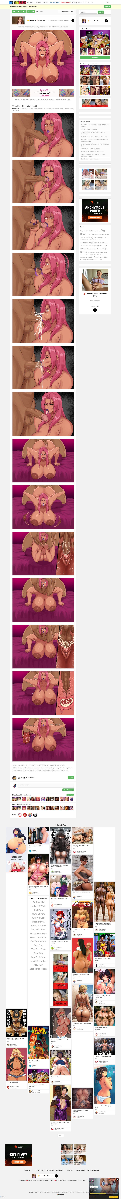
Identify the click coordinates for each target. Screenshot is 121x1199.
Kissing (99, 249)
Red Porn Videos (38, 941)
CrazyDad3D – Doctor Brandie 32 (90, 149)
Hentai (71, 108)
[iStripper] (16, 863)
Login (108, 2)
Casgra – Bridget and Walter (89, 129)
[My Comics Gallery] (25, 815)
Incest (85, 249)
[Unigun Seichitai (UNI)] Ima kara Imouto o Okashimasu (93, 133)
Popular (38, 2)
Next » (60, 1135)
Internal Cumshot (17, 770)
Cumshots (83, 240)
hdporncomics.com (67, 11)
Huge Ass (98, 245)
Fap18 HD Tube (38, 957)
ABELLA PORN (38, 925)
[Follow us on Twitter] (86, 2)
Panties (100, 255)
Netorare (82, 255)
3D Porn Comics (80, 852)
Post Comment (68, 790)
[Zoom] (29, 11)
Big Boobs (31, 765)
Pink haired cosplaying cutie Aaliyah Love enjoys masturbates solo (94, 140)
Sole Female (94, 257)
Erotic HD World (38, 905)
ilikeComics (79, 896)
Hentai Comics (57, 872)
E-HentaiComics (102, 929)
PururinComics (58, 947)
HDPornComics (28, 768)
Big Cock (29, 108)
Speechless (56, 770)
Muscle (97, 252)
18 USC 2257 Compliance (69, 1192)
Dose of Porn (38, 921)
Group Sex (84, 245)
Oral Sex (26, 770)
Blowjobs (45, 765)
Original (91, 255)
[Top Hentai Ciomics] (16, 841)
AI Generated (102, 930)
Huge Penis (69, 768)
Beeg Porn (38, 953)
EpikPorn (38, 909)
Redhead (49, 770)
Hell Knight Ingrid (50, 768)
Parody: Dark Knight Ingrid (37, 770)
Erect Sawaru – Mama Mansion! (90, 159)
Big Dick (104, 234)
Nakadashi (103, 252)
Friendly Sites (76, 2)
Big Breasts (23, 108)
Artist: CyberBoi (23, 765)
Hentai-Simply (102, 1112)
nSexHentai (57, 871)
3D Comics (79, 898)
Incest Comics (57, 906)
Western (96, 259)
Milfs (93, 252)
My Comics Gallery (14, 1086)
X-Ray (100, 259)
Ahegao (15, 765)
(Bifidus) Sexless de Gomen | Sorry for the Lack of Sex (95, 145)
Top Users (45, 2)
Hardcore (66, 108)
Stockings (83, 259)
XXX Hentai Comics (81, 851)
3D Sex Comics (36, 852)
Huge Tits (56, 1047)
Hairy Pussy (92, 245)
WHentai (34, 850)
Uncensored (90, 259)
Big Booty (92, 234)
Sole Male (104, 257)
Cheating (99, 237)
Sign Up (107, 6)
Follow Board (70, 795)
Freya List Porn (38, 929)
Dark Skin (89, 240)
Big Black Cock (97, 231)
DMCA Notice (81, 1192)
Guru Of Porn (38, 913)
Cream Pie (53, 765)
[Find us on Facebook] (83, 2)
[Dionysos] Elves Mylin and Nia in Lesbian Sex (94, 136)
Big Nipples (39, 765)
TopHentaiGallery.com (43, 1192)
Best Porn (38, 945)
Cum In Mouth (61, 765)
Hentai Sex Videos (38, 960)
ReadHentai (79, 934)
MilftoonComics (58, 904)
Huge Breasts (60, 768)
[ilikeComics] (30, 815)
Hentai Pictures (58, 1046)
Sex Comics (15, 110)
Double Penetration (97, 240)
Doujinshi (84, 242)
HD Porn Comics (17, 768)
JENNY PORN (38, 917)
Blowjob (34, 108)
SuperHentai (35, 892)
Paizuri (96, 255)
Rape (104, 255)
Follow (71, 778)
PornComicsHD (36, 1090)
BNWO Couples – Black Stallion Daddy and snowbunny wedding (93, 155)
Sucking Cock (64, 770)
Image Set (101, 1035)
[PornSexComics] (35, 815)
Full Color (48, 108)
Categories (30, 2)
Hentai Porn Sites (38, 933)
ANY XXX (38, 964)
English (92, 242)
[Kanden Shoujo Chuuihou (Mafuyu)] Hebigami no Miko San (95, 125)
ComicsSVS (101, 964)
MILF (90, 252)
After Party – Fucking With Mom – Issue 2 (92, 151)
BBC (93, 231)
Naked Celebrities (38, 937)
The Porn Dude (38, 949)
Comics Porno (41, 108)
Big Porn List (38, 902)
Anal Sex (88, 230)
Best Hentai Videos (38, 968)
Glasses (105, 243)
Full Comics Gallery (57, 108)
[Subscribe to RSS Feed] (89, 2)
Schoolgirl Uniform (84, 257)
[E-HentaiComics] (20, 815)
